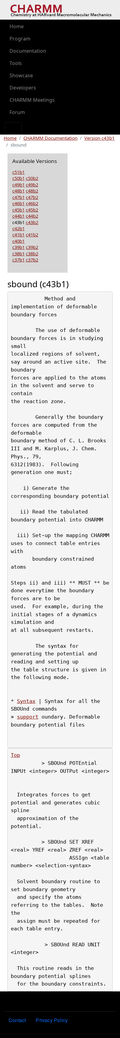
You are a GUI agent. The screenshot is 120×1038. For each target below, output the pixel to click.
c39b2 (32, 247)
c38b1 (18, 253)
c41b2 (32, 234)
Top (15, 755)
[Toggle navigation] (13, 128)
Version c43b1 (99, 138)
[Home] (60, 10)
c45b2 (32, 210)
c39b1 (18, 247)
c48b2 (32, 191)
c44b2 (32, 216)
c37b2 (32, 260)
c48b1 (18, 191)
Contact (17, 1020)
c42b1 (18, 228)
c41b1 (18, 234)
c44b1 (18, 216)
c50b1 (18, 178)
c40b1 (18, 241)
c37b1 (18, 260)
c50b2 (32, 178)
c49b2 (32, 184)
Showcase (21, 75)
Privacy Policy (52, 1020)
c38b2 (32, 253)
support (27, 717)
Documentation (28, 51)
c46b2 (32, 203)
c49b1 (18, 184)
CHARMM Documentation (50, 138)
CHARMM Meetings (32, 100)
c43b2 (32, 222)
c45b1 (18, 210)
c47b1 (18, 197)
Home (17, 26)
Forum (17, 112)
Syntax (26, 701)
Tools (16, 63)
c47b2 (32, 197)
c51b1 (18, 172)
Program (20, 38)
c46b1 (18, 203)
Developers (23, 87)
